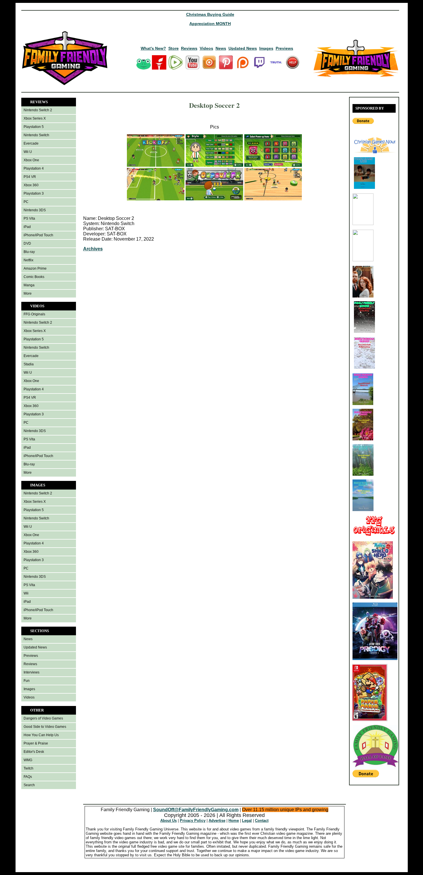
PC (26, 202)
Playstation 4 (34, 168)
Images (266, 48)
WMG (28, 760)
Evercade (31, 143)
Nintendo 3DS (35, 210)
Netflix (28, 260)
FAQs (28, 777)
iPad (27, 227)
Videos (206, 48)
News (221, 48)
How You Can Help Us (41, 735)
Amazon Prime (35, 268)
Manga (29, 285)
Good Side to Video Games (45, 727)
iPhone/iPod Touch (38, 235)
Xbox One (31, 160)
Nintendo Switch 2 (38, 110)
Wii (26, 593)
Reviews (189, 48)
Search (29, 785)
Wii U (28, 152)
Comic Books (34, 277)
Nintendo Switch (36, 135)
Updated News (242, 48)
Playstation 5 (34, 127)
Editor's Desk (34, 752)
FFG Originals (34, 314)
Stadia (29, 364)
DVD (27, 243)
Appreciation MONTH (210, 23)
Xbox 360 (31, 185)
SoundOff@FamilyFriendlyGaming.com (196, 809)
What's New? (153, 48)
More (28, 293)
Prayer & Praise (36, 743)
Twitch (28, 768)
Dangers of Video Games (43, 718)
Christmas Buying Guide (210, 14)
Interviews (31, 672)
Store (173, 48)
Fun (27, 681)
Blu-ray (29, 252)
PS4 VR (30, 177)
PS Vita (29, 218)
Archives (93, 248)
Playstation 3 (34, 193)
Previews (284, 48)
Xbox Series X (35, 118)
